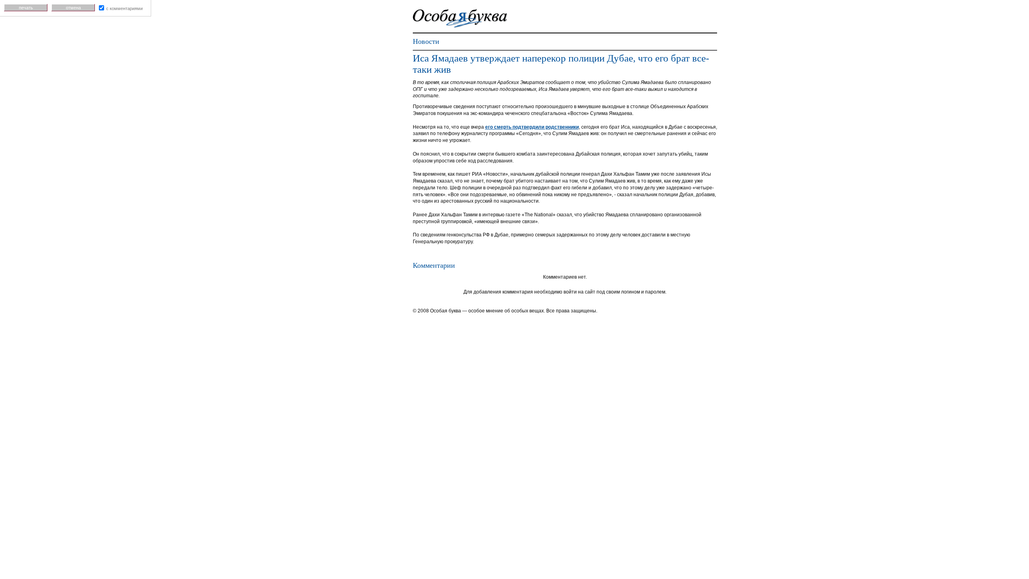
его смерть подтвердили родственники (532, 127)
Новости (426, 41)
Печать (26, 7)
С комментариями (124, 8)
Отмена (73, 7)
